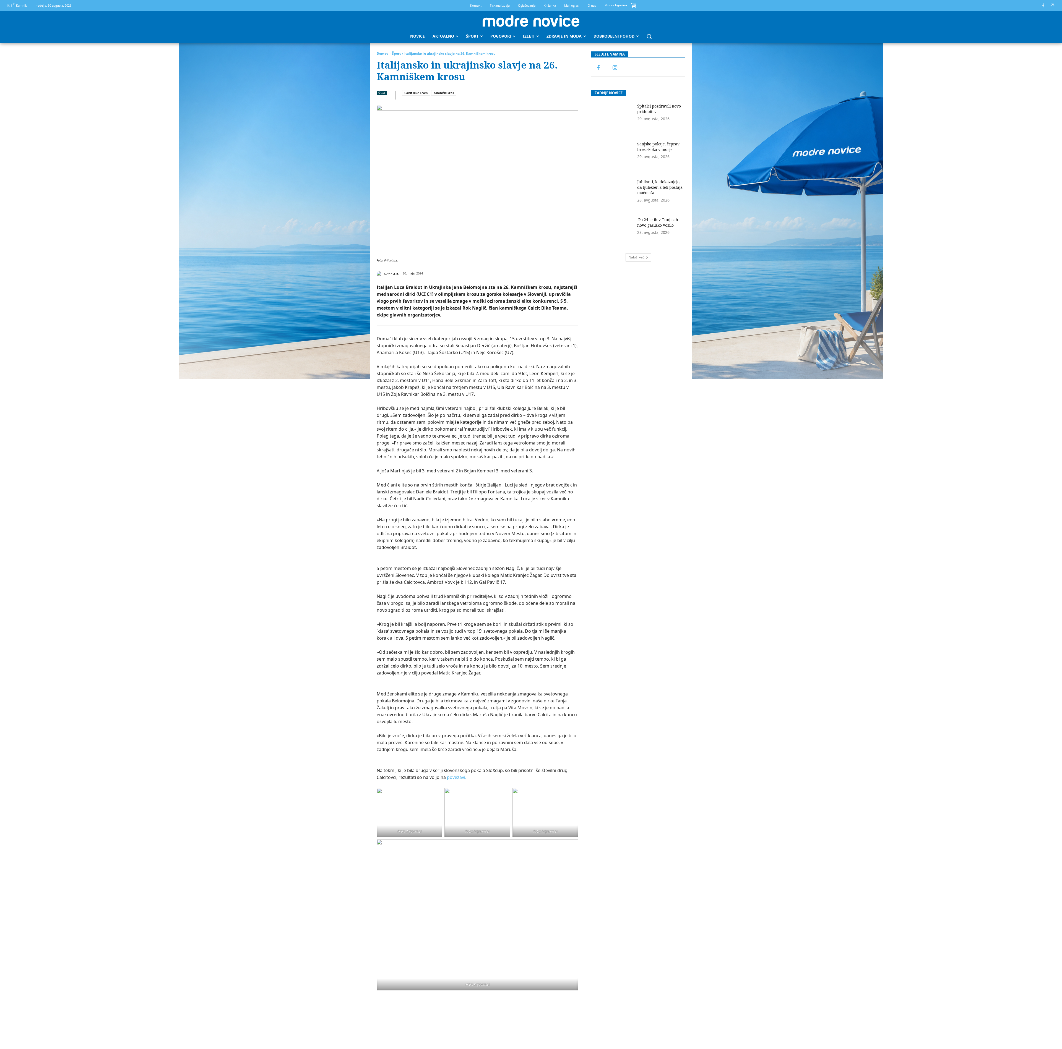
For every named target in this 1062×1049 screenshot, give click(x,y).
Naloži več (636, 257)
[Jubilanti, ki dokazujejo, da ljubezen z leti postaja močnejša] (612, 194)
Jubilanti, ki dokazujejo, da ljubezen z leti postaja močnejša (660, 187)
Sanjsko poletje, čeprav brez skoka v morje (658, 146)
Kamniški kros (443, 93)
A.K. (396, 274)
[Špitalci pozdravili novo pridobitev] (612, 118)
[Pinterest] (437, 1023)
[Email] (475, 1023)
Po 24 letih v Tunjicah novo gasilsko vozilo (657, 222)
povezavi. (456, 777)
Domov (382, 53)
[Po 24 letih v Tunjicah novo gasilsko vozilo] (612, 232)
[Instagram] (1053, 6)
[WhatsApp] (449, 1023)
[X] (424, 1023)
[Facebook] (1043, 6)
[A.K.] (380, 274)
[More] (514, 1023)
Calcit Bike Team (416, 93)
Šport (396, 53)
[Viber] (500, 1023)
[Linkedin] (462, 1023)
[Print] (488, 1023)
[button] (649, 36)
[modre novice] (531, 21)
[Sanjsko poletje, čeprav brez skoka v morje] (612, 156)
